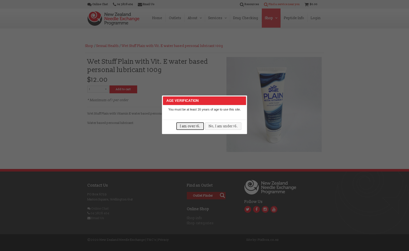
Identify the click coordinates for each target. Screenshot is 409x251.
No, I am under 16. (223, 126)
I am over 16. (190, 126)
